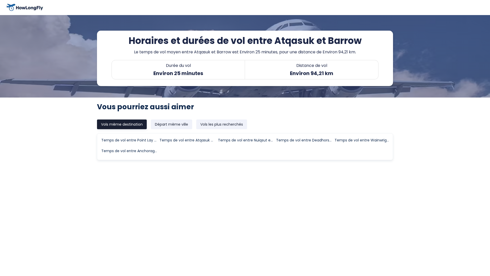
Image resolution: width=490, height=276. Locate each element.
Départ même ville (171, 124)
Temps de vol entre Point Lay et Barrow (130, 140)
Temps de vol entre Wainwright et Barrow (363, 140)
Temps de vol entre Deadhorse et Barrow (305, 140)
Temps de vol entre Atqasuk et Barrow (188, 140)
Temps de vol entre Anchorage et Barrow (130, 150)
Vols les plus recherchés (221, 124)
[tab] (122, 124)
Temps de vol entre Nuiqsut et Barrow (247, 140)
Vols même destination (122, 124)
